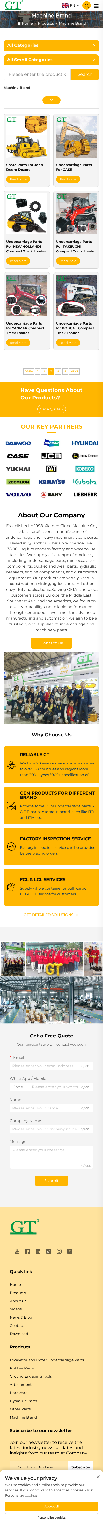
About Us (18, 1301)
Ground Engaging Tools (31, 1376)
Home (27, 23)
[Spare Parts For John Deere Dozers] (26, 136)
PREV (29, 371)
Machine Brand (72, 23)
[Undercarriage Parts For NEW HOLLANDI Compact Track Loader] (26, 213)
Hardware (19, 1392)
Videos (16, 1309)
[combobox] (19, 1087)
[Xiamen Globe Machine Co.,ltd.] (13, 5)
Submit (51, 1180)
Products (46, 23)
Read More (18, 179)
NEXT (74, 371)
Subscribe (80, 1467)
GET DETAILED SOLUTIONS (49, 914)
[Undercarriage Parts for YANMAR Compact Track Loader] (26, 295)
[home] (25, 1227)
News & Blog (21, 1317)
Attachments (21, 1384)
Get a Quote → (51, 409)
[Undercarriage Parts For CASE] (76, 136)
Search (85, 74)
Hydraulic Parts (23, 1401)
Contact (17, 1325)
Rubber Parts (22, 1368)
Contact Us (51, 643)
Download (19, 1333)
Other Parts (20, 1409)
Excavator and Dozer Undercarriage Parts (47, 1360)
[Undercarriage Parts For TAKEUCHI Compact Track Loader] (76, 213)
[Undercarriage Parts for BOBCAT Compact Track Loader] (76, 295)
